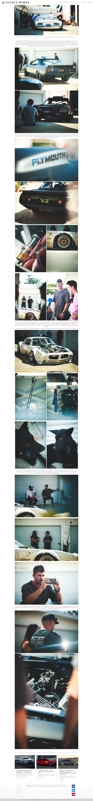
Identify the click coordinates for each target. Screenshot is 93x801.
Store (71, 2)
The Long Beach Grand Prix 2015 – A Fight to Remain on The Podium (24, 772)
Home (61, 2)
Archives (77, 2)
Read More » (19, 778)
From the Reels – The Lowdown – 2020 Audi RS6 (45, 772)
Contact (89, 2)
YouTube (66, 2)
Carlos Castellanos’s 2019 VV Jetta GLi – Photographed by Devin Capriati (68, 772)
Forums (83, 2)
